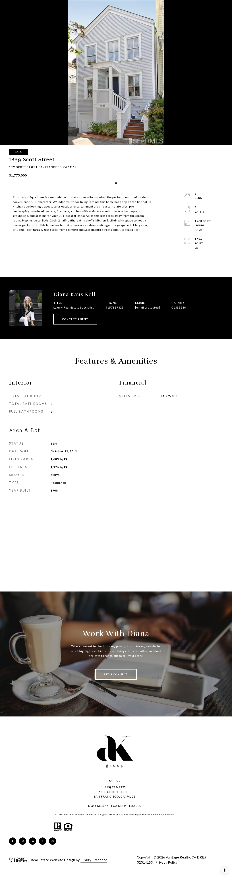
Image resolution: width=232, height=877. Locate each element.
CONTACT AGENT (75, 319)
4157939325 (114, 307)
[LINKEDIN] (32, 841)
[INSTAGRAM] (22, 841)
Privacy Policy (167, 862)
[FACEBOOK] (12, 841)
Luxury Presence (93, 860)
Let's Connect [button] (116, 674)
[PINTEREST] (52, 841)
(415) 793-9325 (114, 787)
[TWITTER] (42, 841)
